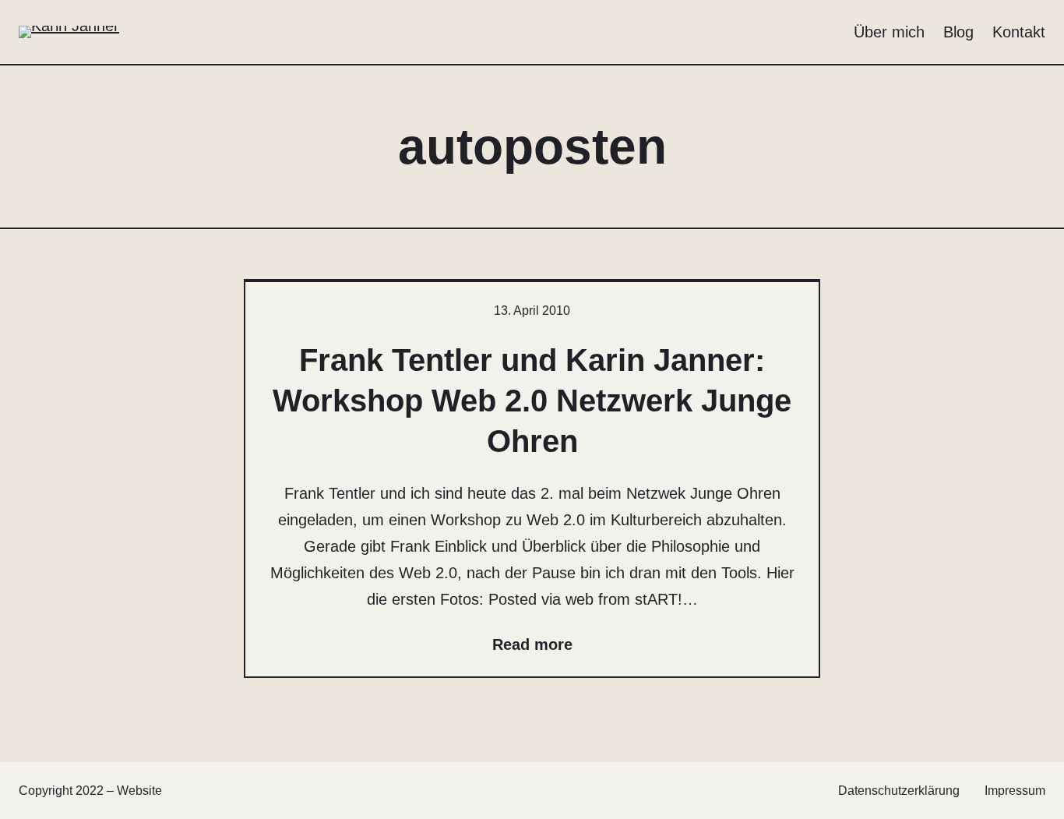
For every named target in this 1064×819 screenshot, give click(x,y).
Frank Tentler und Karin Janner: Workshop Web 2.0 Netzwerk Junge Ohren (532, 400)
